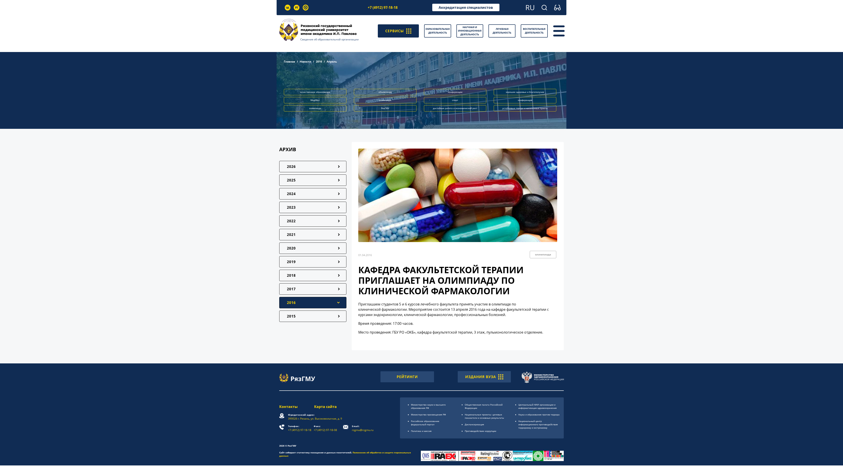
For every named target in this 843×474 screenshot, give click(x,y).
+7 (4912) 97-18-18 (383, 7)
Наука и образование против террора (539, 414)
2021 (291, 234)
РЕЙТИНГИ (407, 376)
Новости (305, 61)
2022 (291, 221)
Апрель (332, 61)
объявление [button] (385, 91)
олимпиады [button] (385, 100)
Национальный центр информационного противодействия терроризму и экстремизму (538, 424)
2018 (291, 275)
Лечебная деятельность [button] (502, 30)
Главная (289, 61)
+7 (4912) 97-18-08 (325, 428)
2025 (291, 180)
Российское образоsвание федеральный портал (425, 423)
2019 (291, 261)
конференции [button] (455, 91)
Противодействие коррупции (480, 431)
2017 (291, 289)
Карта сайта (325, 406)
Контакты (288, 406)
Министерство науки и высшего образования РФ (428, 406)
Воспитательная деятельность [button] (534, 30)
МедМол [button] (315, 100)
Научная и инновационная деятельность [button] (469, 30)
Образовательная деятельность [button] (437, 30)
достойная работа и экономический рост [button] (455, 108)
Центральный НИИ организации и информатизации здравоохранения (537, 406)
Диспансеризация (474, 424)
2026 (291, 166)
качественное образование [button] (315, 91)
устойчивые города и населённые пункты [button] (525, 108)
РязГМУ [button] (385, 108)
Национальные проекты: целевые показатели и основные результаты (484, 416)
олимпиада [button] (315, 108)
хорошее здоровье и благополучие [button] (525, 91)
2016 (319, 61)
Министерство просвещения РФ (428, 414)
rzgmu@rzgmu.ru (362, 428)
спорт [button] (455, 100)
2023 (291, 207)
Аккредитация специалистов (466, 7)
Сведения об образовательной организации (329, 39)
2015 (291, 316)
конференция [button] (525, 100)
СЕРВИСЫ (394, 31)
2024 (291, 193)
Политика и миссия (421, 431)
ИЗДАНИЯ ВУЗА (480, 376)
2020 (291, 248)
